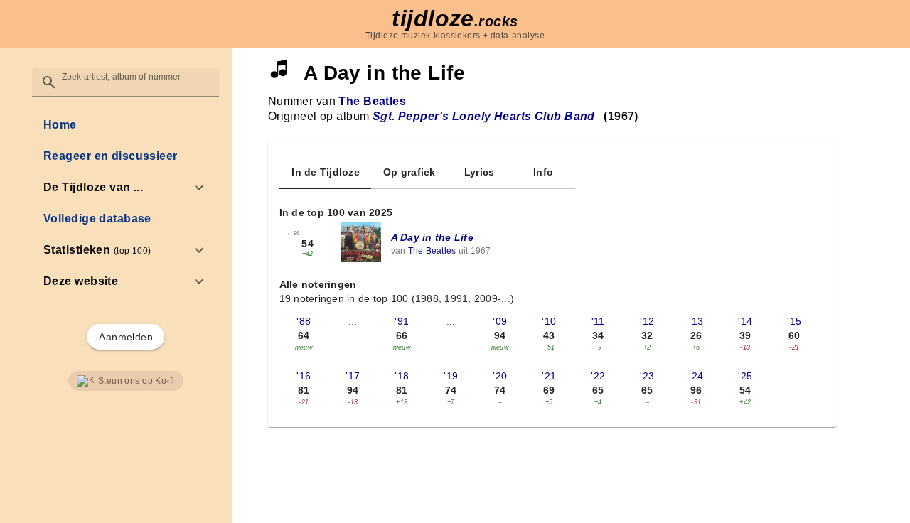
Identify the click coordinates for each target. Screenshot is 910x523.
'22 (598, 376)
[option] (125, 187)
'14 (745, 321)
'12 (647, 321)
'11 (598, 321)
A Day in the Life (432, 237)
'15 (794, 321)
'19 (451, 376)
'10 (549, 321)
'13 (696, 321)
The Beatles (372, 101)
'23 (647, 376)
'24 (696, 376)
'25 (745, 376)
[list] (125, 203)
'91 (402, 321)
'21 (549, 376)
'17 (353, 376)
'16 (303, 376)
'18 (402, 376)
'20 (500, 376)
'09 (500, 321)
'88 (303, 321)
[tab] (325, 172)
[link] (125, 125)
